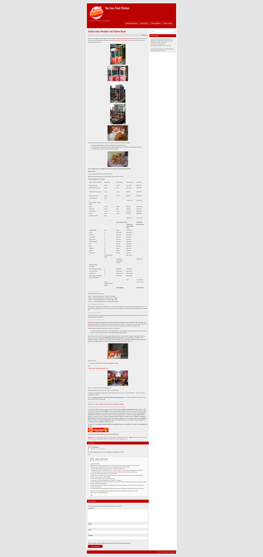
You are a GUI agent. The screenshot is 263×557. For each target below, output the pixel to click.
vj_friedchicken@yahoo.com (118, 470)
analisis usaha (135, 437)
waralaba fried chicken (113, 439)
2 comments (144, 35)
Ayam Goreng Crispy (98, 437)
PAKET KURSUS (168, 23)
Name (90, 523)
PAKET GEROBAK (155, 23)
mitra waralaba (103, 439)
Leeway (172, 552)
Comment (90, 508)
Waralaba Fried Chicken (122, 437)
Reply (89, 454)
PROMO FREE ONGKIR (131, 23)
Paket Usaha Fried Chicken (110, 437)
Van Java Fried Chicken (117, 8)
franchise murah (96, 439)
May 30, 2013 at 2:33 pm (101, 460)
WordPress (165, 552)
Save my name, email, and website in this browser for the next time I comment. (109, 543)
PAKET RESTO (144, 23)
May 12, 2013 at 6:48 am (99, 448)
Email (90, 529)
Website (90, 535)
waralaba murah (123, 439)
